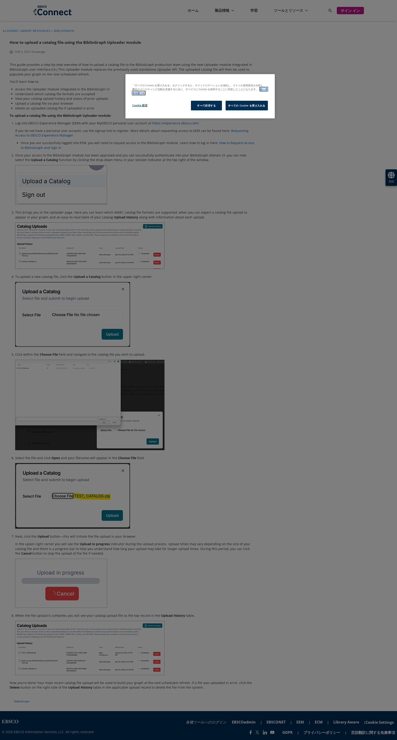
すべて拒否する (206, 105)
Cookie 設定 (139, 105)
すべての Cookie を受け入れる (246, 105)
